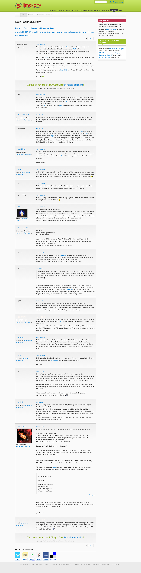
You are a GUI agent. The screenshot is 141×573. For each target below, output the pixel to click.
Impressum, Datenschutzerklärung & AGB (97, 564)
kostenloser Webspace (56, 10)
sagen (84, 32)
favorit (49, 32)
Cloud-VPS (105, 10)
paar (76, 32)
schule (89, 32)
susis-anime (22, 426)
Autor (63, 156)
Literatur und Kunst (47, 28)
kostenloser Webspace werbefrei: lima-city (36, 6)
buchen (27, 31)
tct (19, 207)
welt (17, 35)
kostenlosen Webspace (23, 120)
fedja (19, 169)
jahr (62, 32)
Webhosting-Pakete (71, 10)
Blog (81, 564)
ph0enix (20, 402)
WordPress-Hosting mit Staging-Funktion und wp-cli (109, 54)
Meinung (63, 255)
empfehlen (35, 32)
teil (93, 32)
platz (80, 32)
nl (18, 520)
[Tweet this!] (18, 560)
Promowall (40, 15)
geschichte (56, 32)
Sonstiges (34, 28)
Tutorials (49, 15)
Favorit (47, 57)
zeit (30, 35)
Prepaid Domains (104, 57)
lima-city (18, 28)
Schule (68, 47)
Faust (60, 322)
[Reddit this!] (39, 560)
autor (17, 32)
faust (45, 32)
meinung (71, 32)
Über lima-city (74, 564)
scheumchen (22, 317)
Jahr (54, 467)
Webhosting (24, 564)
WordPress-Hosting (86, 10)
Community (114, 10)
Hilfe (120, 10)
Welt (74, 49)
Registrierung (118, 2)
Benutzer (31, 15)
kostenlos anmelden (73, 84)
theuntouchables (23, 228)
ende (41, 32)
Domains (97, 10)
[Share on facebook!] (46, 560)
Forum (23, 15)
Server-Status (116, 564)
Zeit (86, 133)
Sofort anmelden (111, 29)
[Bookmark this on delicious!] (53, 560)
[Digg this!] (25, 560)
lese (65, 31)
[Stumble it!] (32, 560)
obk (19, 355)
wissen (25, 35)
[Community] (18, 14)
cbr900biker (22, 149)
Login (110, 2)
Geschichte (64, 70)
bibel (21, 32)
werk (21, 35)
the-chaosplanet (23, 115)
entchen (21, 337)
